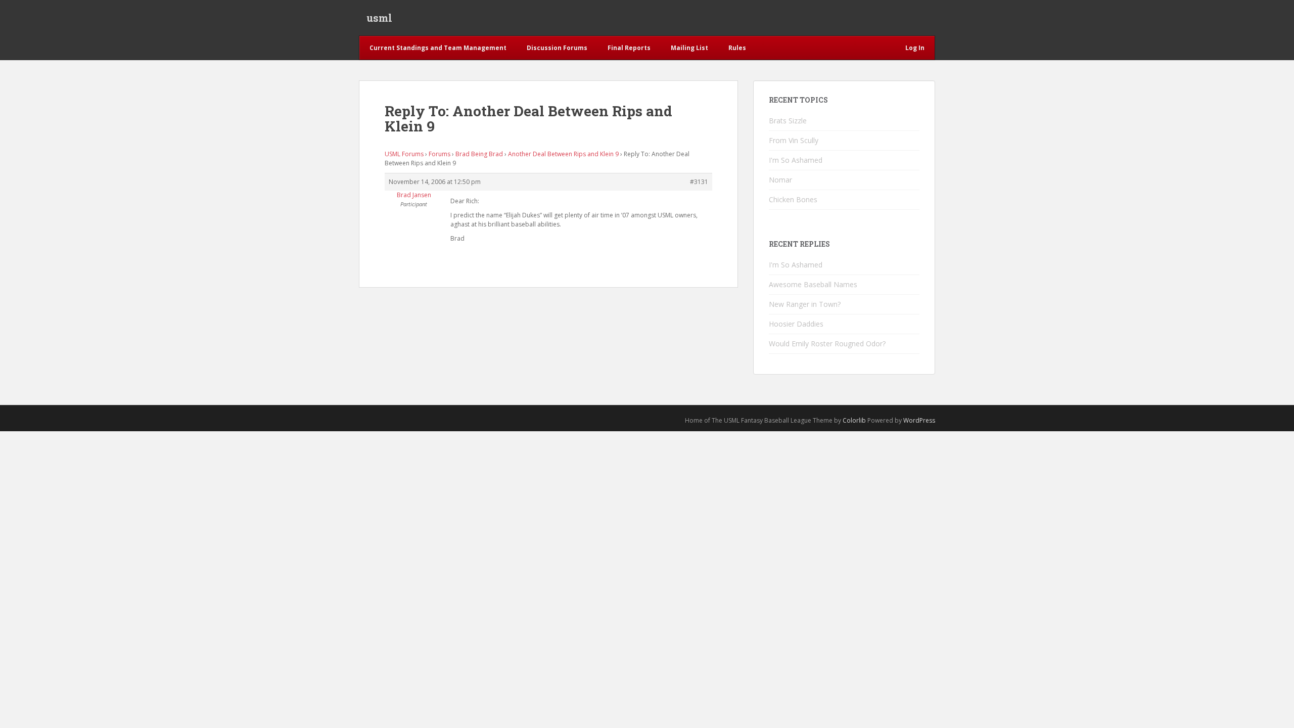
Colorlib (854, 420)
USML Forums (404, 154)
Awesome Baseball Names (813, 284)
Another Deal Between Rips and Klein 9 (563, 154)
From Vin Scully (793, 140)
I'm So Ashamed (795, 160)
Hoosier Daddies (796, 324)
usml (379, 17)
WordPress (919, 420)
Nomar (780, 180)
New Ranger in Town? (805, 304)
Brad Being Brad (479, 154)
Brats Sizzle (788, 120)
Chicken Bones (793, 199)
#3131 (699, 181)
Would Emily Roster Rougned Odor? (827, 343)
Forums (439, 154)
